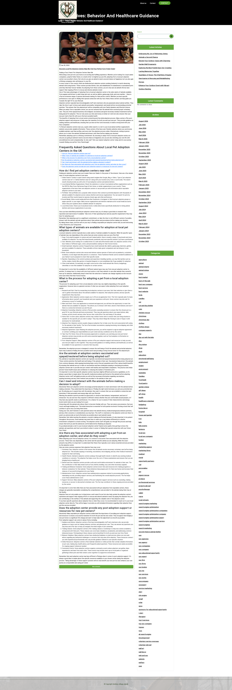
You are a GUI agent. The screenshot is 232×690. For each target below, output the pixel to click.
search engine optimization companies (153, 511)
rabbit (141, 493)
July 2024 (142, 210)
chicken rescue (144, 313)
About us (143, 3)
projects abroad (145, 486)
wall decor (142, 652)
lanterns (142, 429)
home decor (143, 408)
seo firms (142, 564)
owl (140, 465)
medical (141, 454)
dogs (140, 348)
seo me (141, 571)
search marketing (145, 528)
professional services (147, 482)
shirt (140, 592)
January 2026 (144, 146)
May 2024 (142, 217)
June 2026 (142, 128)
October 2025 (144, 157)
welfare (141, 663)
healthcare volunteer (146, 401)
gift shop (142, 394)
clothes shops (144, 327)
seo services (143, 574)
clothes (141, 323)
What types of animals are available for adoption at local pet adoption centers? (87, 156)
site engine (143, 595)
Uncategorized (144, 638)
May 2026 (142, 132)
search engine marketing (148, 503)
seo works (142, 578)
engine (141, 366)
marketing (142, 443)
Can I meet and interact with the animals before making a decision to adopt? (86, 162)
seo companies (144, 546)
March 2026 (143, 139)
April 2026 (142, 135)
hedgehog (142, 405)
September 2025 (145, 160)
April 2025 (142, 178)
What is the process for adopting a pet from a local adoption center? (84, 158)
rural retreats (144, 500)
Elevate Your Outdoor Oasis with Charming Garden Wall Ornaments (154, 62)
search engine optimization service (152, 521)
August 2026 (143, 121)
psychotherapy (144, 489)
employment (143, 362)
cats (140, 309)
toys (140, 631)
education (142, 355)
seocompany (143, 581)
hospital (142, 412)
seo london (143, 567)
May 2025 (142, 174)
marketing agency (145, 447)
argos (141, 274)
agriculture (143, 260)
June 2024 (142, 213)
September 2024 (145, 202)
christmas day (144, 320)
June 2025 (142, 171)
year (140, 666)
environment (143, 369)
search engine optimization (149, 507)
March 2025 (143, 181)
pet (140, 472)
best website (143, 291)
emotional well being (146, 359)
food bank (142, 380)
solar (140, 602)
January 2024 (144, 231)
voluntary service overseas (149, 641)
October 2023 (144, 241)
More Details (96, 566)
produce (142, 479)
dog (140, 341)
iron (140, 419)
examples (142, 373)
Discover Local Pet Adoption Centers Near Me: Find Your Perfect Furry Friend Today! (87, 69)
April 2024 (142, 220)
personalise (143, 468)
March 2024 (143, 224)
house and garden (145, 415)
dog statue (143, 344)
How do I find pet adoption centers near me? (76, 153)
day (140, 334)
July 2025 (142, 167)
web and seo (143, 655)
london (141, 440)
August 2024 (143, 206)
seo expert (143, 557)
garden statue (144, 387)
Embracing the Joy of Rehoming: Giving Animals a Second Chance (153, 55)
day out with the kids (146, 337)
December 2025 (144, 149)
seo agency (143, 542)
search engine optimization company (152, 514)
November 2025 (144, 153)
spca (140, 606)
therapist (142, 617)
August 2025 (143, 164)
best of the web (144, 281)
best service (143, 288)
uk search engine (145, 634)
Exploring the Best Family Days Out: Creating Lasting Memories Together (155, 69)
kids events (143, 426)
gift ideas (142, 390)
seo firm (142, 560)
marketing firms (145, 450)
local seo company (146, 436)
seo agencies (144, 539)
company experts (145, 330)
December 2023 (144, 234)
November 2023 (144, 238)
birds (140, 295)
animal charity (144, 267)
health (141, 397)
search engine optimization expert (151, 518)
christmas (142, 316)
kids (140, 422)
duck (140, 352)
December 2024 (144, 192)
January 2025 (144, 188)
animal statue (144, 270)
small (141, 599)
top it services (144, 620)
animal (141, 263)
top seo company (145, 624)
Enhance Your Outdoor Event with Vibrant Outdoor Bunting (154, 87)
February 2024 (144, 227)
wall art (141, 648)
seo (140, 535)
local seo (142, 433)
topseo (141, 627)
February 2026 (144, 142)
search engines (144, 525)
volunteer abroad (145, 645)
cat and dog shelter (146, 306)
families (142, 376)
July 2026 (142, 125)
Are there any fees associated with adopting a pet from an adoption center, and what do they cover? (94, 164)
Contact (152, 3)
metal (141, 458)
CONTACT (164, 3)
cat (140, 302)
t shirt (141, 613)
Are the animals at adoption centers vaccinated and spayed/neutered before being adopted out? (93, 160)
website (141, 659)
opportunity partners (146, 461)
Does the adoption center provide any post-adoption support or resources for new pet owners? (92, 166)
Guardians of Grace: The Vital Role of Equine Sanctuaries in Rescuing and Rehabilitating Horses (155, 78)
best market (143, 277)
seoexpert (142, 585)
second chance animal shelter (150, 532)
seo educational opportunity (149, 553)
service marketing (145, 588)
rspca (141, 496)
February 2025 (144, 185)
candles (141, 299)
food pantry (143, 383)
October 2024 (144, 199)
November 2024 (144, 195)
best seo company (145, 284)
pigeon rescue (144, 475)
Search (139, 32)
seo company (144, 549)
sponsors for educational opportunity (153, 610)
